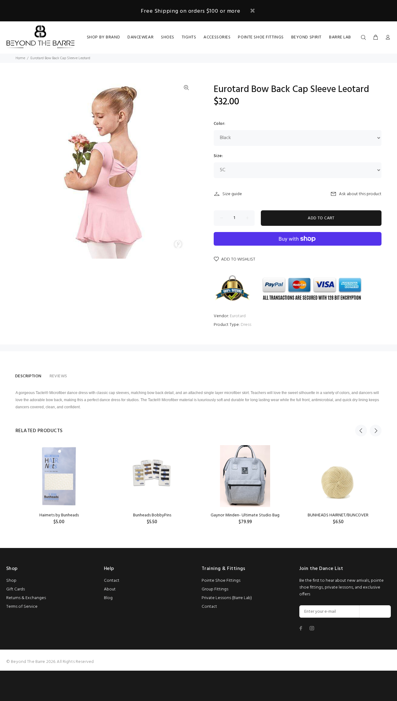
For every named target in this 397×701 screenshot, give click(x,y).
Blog (108, 598)
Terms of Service (22, 606)
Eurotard (238, 316)
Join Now (375, 611)
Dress (246, 324)
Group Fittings (215, 589)
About (110, 589)
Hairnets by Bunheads (59, 515)
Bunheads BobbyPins (152, 515)
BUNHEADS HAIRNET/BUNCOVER (338, 515)
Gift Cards (15, 589)
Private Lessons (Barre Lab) (227, 598)
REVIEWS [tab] (58, 376)
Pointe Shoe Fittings (221, 580)
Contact (111, 580)
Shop (11, 580)
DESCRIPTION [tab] (28, 376)
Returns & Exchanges (26, 598)
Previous (361, 430)
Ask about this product (360, 194)
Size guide (232, 194)
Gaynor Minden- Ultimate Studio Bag (245, 515)
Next (375, 430)
